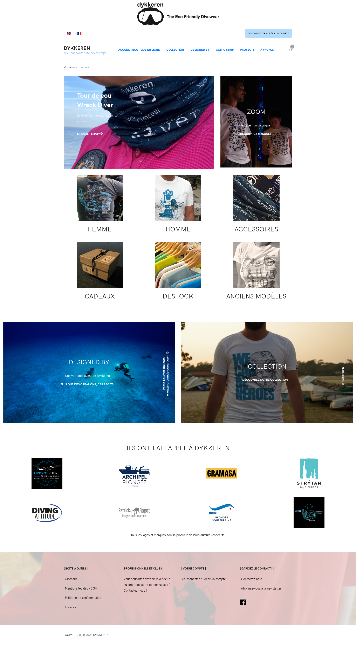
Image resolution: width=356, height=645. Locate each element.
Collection (175, 50)
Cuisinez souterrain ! (93, 118)
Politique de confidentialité (83, 597)
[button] (134, 161)
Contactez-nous (251, 579)
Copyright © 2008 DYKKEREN (87, 635)
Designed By (200, 50)
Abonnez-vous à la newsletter (261, 588)
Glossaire (71, 579)
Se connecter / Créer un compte (268, 33)
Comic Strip (225, 50)
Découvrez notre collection (265, 380)
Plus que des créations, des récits (87, 384)
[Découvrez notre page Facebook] (243, 602)
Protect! (247, 50)
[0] (290, 49)
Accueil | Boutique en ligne (139, 50)
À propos (267, 50)
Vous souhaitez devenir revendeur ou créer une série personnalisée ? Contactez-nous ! (147, 584)
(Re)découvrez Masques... (255, 134)
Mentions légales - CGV (81, 588)
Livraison (71, 607)
